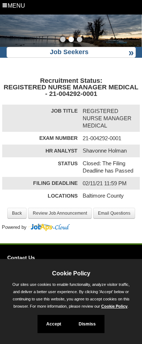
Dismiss (87, 324)
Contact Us (21, 257)
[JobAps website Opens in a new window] (49, 227)
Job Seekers (69, 52)
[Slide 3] (79, 40)
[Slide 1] (62, 40)
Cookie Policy (114, 306)
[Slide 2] (71, 40)
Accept (53, 324)
